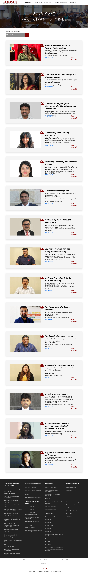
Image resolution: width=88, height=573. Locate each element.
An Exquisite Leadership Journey (59, 365)
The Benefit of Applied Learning (59, 336)
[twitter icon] (46, 568)
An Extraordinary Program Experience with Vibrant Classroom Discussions (60, 106)
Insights (73, 2)
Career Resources (61, 2)
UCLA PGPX (49, 58)
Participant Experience (43, 2)
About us (27, 6)
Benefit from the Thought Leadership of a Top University (58, 395)
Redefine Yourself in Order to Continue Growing (58, 279)
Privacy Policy (22, 560)
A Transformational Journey (57, 190)
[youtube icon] (44, 568)
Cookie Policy (65, 560)
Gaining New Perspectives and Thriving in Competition (58, 46)
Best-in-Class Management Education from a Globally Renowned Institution (57, 426)
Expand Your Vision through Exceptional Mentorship (57, 250)
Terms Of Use (44, 560)
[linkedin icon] (49, 568)
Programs (28, 2)
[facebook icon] (41, 568)
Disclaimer (44, 563)
